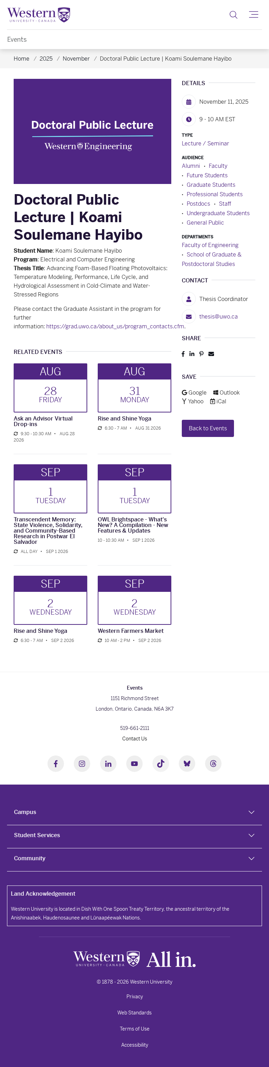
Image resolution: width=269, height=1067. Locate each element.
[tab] (134, 813)
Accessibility (134, 1045)
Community (30, 858)
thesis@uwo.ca (218, 316)
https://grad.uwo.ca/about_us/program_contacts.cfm (115, 326)
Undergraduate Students (218, 213)
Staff (225, 203)
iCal (221, 401)
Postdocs (198, 203)
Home (21, 58)
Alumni (191, 166)
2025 (46, 58)
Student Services (37, 835)
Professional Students (215, 194)
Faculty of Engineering (210, 245)
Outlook (229, 392)
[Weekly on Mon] (16, 551)
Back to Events (208, 428)
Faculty (218, 166)
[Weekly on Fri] (16, 434)
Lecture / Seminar (205, 143)
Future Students (207, 175)
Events (17, 39)
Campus (25, 812)
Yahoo (196, 401)
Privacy (134, 996)
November (76, 58)
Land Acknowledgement (43, 893)
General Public (205, 222)
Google (198, 392)
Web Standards (134, 1013)
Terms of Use (135, 1029)
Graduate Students (211, 185)
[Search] (233, 14)
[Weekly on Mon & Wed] (100, 428)
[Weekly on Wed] (100, 640)
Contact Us (134, 739)
